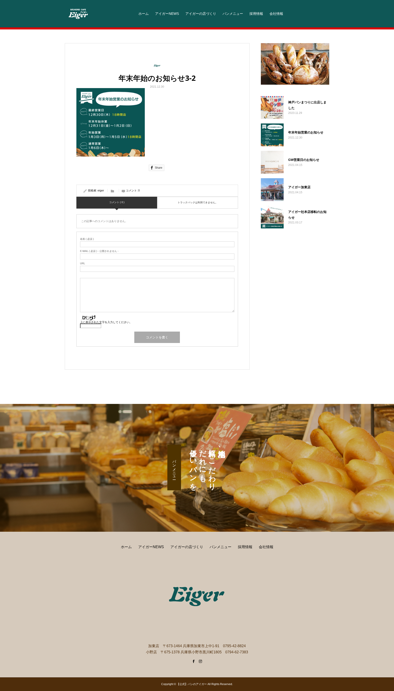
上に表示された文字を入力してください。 (106, 322)
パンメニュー (233, 14)
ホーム (143, 14)
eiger (101, 190)
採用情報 (256, 14)
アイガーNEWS (167, 14)
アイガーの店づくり (200, 14)
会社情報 (276, 14)
